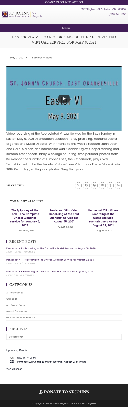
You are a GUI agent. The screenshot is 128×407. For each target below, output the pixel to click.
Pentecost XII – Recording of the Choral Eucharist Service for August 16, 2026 (51, 248)
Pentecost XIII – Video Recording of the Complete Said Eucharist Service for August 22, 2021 (103, 218)
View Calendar (14, 368)
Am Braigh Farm (15, 305)
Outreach (12, 298)
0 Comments (29, 252)
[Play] (64, 99)
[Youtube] (117, 20)
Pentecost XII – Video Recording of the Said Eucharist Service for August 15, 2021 (64, 216)
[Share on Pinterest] (94, 185)
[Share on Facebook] (86, 185)
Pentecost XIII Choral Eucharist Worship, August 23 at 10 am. (51, 361)
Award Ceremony (16, 311)
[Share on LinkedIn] (102, 185)
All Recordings (14, 292)
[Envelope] (123, 20)
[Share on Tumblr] (110, 185)
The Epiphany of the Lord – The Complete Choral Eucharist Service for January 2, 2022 (25, 218)
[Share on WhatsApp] (118, 185)
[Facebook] (111, 20)
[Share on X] (78, 185)
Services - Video (42, 57)
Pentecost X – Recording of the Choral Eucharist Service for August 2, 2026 (49, 271)
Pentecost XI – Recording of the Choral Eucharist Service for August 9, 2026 (50, 259)
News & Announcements (20, 317)
